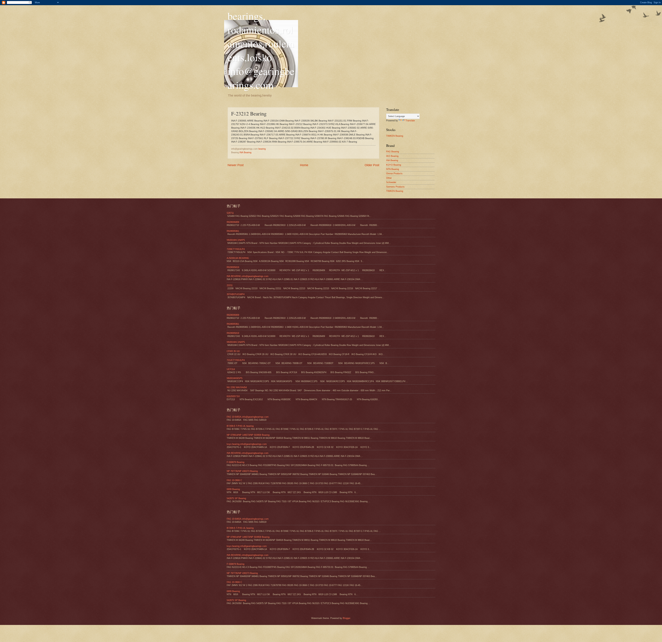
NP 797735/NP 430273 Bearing (242, 471)
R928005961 (233, 231)
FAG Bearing (392, 151)
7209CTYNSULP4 (236, 249)
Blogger (346, 618)
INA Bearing (245, 152)
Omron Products (394, 173)
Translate (410, 120)
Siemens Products (395, 186)
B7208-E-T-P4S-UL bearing (240, 426)
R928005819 (233, 267)
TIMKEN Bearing (394, 136)
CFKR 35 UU (233, 351)
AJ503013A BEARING (238, 258)
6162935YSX (233, 396)
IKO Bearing (392, 156)
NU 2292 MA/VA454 (237, 387)
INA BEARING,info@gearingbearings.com (247, 276)
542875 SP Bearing (236, 498)
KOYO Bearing (393, 165)
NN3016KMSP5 (234, 378)
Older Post (372, 165)
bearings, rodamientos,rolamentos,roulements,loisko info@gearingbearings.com (261, 50)
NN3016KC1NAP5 (236, 240)
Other (389, 178)
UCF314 (231, 369)
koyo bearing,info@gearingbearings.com (247, 444)
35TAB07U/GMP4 (235, 294)
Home (304, 165)
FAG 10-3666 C (234, 480)
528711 (230, 213)
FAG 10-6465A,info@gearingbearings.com (248, 417)
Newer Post (236, 165)
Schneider (391, 182)
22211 (230, 285)
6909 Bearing (233, 489)
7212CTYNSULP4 (236, 360)
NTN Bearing (392, 169)
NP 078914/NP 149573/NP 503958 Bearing (248, 435)
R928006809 (233, 222)
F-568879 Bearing (235, 462)
